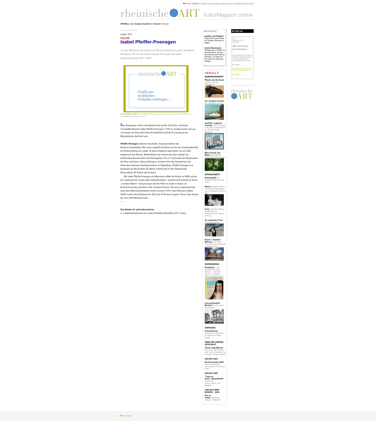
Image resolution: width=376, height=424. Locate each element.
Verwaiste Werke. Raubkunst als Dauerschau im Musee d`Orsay (215, 212)
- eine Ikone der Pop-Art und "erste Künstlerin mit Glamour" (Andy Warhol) (215, 351)
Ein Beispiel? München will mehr (214, 180)
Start (187, 4)
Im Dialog (237, 31)
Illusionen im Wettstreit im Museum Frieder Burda (214, 334)
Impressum (227, 4)
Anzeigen (216, 4)
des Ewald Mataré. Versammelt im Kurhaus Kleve (215, 365)
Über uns (206, 4)
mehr (183, 213)
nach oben (127, 416)
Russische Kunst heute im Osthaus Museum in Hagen (214, 39)
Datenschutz (248, 4)
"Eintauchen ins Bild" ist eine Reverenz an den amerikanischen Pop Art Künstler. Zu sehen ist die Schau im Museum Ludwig (214, 54)
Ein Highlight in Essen (149, 24)
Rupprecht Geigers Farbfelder (213, 397)
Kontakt (237, 4)
